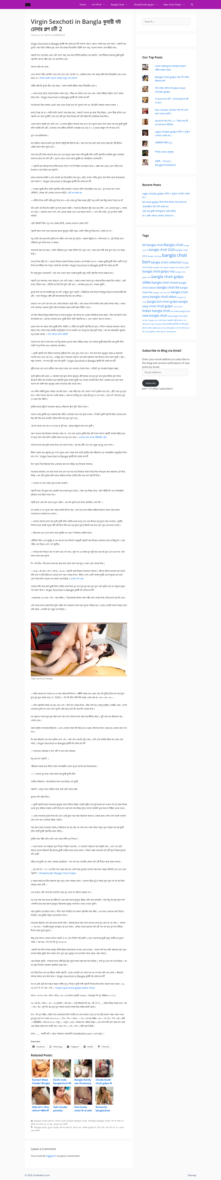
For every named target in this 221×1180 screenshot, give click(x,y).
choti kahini (178, 306)
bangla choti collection (166, 262)
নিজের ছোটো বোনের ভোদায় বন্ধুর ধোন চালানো (58, 78)
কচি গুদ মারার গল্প (75, 192)
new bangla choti (154, 315)
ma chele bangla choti (180, 311)
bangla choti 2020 (162, 249)
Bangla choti (40, 1127)
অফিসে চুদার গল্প (163, 320)
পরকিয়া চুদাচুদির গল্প (89, 1127)
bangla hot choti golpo (162, 301)
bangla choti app (154, 256)
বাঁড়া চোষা (100, 1127)
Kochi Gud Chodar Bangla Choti (71, 1120)
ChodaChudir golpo (144, 4)
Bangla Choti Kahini (44, 1120)
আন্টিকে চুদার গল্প (178, 320)
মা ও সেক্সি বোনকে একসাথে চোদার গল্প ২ (158, 215)
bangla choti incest (165, 282)
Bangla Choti (117, 4)
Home (83, 4)
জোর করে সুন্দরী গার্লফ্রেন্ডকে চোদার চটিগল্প (159, 211)
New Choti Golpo (172, 4)
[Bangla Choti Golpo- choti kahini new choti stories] (28, 4)
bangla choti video (163, 297)
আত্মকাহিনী (170, 320)
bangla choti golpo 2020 (179, 267)
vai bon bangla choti (150, 320)
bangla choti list (168, 287)
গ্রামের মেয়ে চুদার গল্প (156, 324)
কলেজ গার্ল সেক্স (77, 578)
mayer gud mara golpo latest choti (75, 987)
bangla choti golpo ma (158, 271)
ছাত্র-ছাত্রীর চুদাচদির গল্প (172, 323)
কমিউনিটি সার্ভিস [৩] (163, 142)
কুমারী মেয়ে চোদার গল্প (38, 1124)
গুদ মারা (49, 1124)
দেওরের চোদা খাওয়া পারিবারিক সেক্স (93, 437)
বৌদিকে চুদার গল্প (185, 328)
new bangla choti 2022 (177, 316)
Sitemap (192, 1175)
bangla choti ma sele (161, 292)
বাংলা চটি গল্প (96, 4)
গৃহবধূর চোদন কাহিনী (61, 1124)
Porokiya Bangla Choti (99, 1120)
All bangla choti (152, 245)
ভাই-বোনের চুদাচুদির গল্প (149, 331)
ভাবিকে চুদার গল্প (161, 332)
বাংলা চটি (178, 328)
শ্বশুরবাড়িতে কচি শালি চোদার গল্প (155, 206)
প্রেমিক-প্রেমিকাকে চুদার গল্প (155, 328)
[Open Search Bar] (192, 4)
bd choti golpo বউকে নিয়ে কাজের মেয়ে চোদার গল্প (164, 202)
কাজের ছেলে (77, 1127)
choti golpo (165, 306)
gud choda (53, 1127)
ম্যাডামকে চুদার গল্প (171, 332)
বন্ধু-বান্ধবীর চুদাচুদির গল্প (169, 328)
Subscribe (151, 383)
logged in (51, 1156)
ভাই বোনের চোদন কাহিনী (58, 334)
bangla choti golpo (161, 267)
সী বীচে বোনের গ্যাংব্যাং (164, 152)
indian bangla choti (156, 311)
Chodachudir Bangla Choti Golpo (57, 873)
